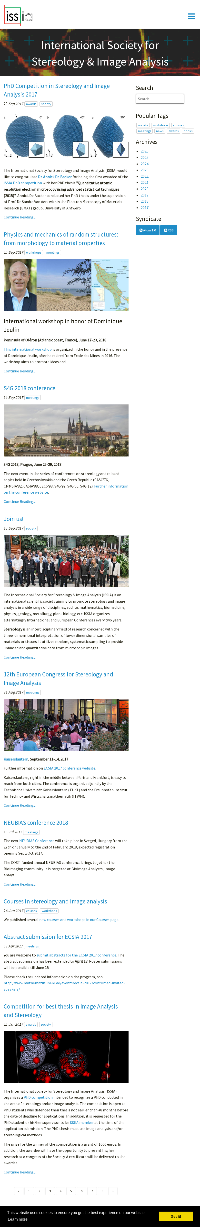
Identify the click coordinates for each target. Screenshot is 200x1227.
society (46, 104)
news (159, 131)
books (188, 131)
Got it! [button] (176, 1216)
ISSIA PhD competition (23, 182)
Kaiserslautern (16, 759)
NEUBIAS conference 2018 (36, 822)
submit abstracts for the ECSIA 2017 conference (76, 955)
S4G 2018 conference (29, 388)
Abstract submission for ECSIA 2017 (48, 937)
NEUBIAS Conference (36, 840)
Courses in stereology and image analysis (55, 901)
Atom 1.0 (149, 230)
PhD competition (38, 1097)
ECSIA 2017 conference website (69, 768)
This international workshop (28, 349)
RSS (170, 230)
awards (31, 104)
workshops (33, 252)
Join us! (14, 519)
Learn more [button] (18, 1219)
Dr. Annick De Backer (55, 176)
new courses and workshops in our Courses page (79, 919)
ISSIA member (82, 1122)
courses (31, 911)
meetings (52, 252)
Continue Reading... (20, 217)
